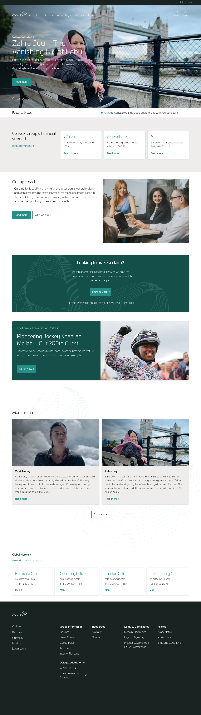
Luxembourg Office (164, 573)
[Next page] (28, 98)
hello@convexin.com (25, 579)
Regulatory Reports (23, 145)
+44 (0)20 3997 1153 (71, 583)
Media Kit (97, 632)
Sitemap (96, 637)
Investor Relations (69, 653)
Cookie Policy (164, 637)
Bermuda (17, 632)
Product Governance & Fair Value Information (136, 644)
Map (17, 589)
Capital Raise (67, 642)
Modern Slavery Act (135, 632)
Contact (64, 632)
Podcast (188, 2)
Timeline (64, 648)
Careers (78, 15)
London (16, 643)
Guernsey (17, 637)
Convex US (66, 667)
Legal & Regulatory (134, 637)
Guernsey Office (73, 573)
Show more (100, 514)
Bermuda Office (27, 573)
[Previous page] (13, 98)
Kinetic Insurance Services (69, 675)
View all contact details (25, 560)
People (47, 15)
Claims (90, 15)
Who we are (42, 214)
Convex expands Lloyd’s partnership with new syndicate (117, 112)
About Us (34, 15)
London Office (116, 573)
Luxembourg (19, 648)
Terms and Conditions (169, 642)
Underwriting (62, 15)
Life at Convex (67, 637)
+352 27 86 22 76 (158, 583)
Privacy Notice (164, 632)
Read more (21, 81)
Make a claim (100, 291)
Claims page (127, 302)
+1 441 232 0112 (24, 583)
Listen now (25, 368)
